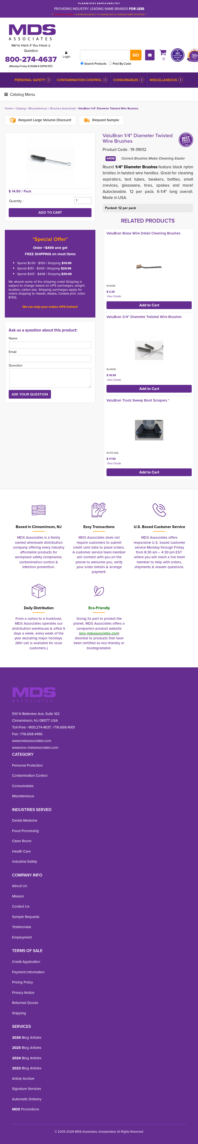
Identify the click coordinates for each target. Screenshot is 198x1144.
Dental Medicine (24, 820)
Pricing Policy (22, 982)
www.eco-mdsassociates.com (35, 747)
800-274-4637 (31, 59)
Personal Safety (29, 80)
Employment (22, 937)
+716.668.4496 (30, 733)
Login (66, 56)
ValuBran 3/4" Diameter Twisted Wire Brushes (144, 316)
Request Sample (105, 120)
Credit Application (26, 961)
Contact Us (20, 906)
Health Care (21, 851)
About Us (19, 885)
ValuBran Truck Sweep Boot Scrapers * (137, 400)
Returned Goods (25, 1002)
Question (15, 365)
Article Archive (23, 1078)
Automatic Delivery (26, 1099)
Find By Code (122, 63)
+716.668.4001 (63, 727)
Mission (18, 896)
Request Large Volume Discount (44, 120)
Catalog (21, 108)
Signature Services (26, 1088)
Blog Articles (26, 1037)
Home (9, 108)
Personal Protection (27, 765)
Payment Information (28, 972)
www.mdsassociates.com (31, 740)
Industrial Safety (24, 861)
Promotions (25, 1109)
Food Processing (25, 830)
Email (12, 351)
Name (13, 338)
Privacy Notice (23, 992)
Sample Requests (25, 916)
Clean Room (21, 840)
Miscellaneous (163, 80)
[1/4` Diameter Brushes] (50, 160)
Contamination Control (79, 80)
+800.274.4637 (38, 727)
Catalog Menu (22, 94)
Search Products (95, 63)
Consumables (125, 80)
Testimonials (21, 926)
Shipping (19, 1013)
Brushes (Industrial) (62, 108)
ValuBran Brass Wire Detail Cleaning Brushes (143, 233)
